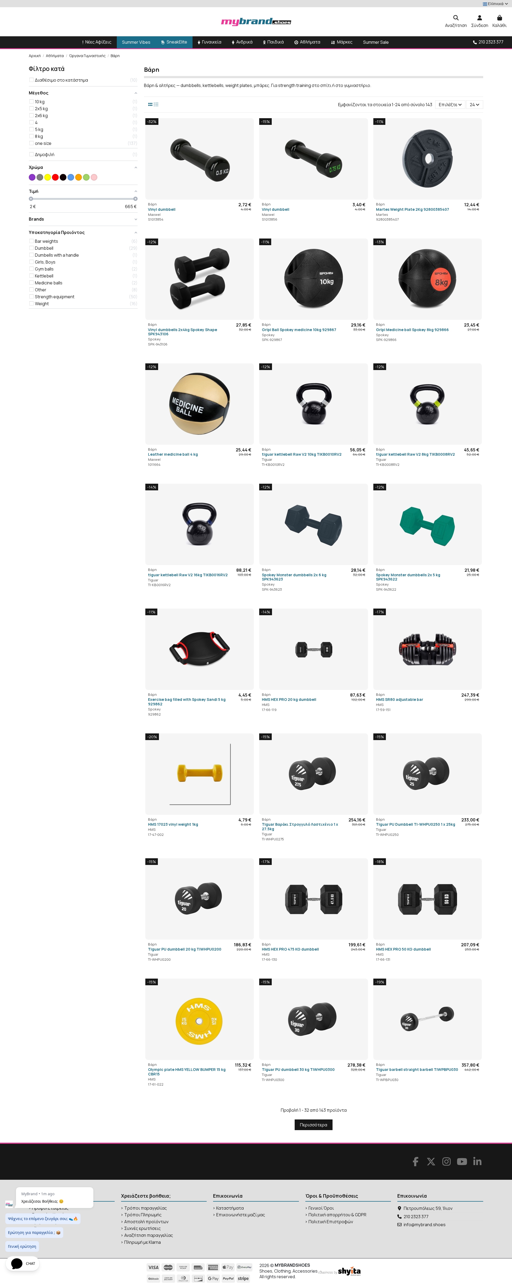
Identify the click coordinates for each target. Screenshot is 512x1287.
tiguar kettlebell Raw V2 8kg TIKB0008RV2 (415, 454)
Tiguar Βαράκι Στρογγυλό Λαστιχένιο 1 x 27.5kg (300, 826)
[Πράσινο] (86, 177)
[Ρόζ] (94, 177)
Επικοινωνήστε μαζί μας (240, 1214)
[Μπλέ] (70, 177)
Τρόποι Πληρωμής (143, 1214)
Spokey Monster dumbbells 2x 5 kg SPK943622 (408, 577)
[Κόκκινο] (55, 177)
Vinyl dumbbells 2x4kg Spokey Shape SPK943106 (182, 332)
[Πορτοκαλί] (78, 177)
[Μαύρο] (63, 177)
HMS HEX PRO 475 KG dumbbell (290, 949)
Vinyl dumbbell (161, 209)
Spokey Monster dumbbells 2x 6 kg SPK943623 (294, 577)
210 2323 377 (416, 1217)
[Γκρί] (40, 177)
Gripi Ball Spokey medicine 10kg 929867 (299, 329)
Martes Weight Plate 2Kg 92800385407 (412, 209)
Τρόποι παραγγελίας (145, 1208)
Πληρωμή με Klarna (142, 1242)
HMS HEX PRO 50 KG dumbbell (403, 949)
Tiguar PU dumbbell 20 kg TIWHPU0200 (184, 949)
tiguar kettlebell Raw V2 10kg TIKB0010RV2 (302, 454)
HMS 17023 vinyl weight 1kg (173, 824)
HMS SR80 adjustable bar (399, 699)
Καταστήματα (230, 1208)
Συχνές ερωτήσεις (142, 1228)
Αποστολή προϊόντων (146, 1221)
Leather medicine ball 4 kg (173, 454)
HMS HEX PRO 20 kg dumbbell (289, 699)
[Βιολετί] (32, 177)
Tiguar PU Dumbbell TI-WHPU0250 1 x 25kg (415, 824)
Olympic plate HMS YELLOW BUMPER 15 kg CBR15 (187, 1072)
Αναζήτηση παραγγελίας (148, 1235)
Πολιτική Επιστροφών (331, 1221)
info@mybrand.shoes (425, 1225)
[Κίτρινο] (47, 177)
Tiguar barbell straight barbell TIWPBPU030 (417, 1069)
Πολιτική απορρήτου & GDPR (337, 1214)
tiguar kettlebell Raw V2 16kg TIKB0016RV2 (188, 574)
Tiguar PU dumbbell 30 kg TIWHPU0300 (298, 1069)
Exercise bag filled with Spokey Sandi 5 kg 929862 (187, 701)
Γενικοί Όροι (321, 1208)
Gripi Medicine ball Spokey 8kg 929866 (412, 329)
